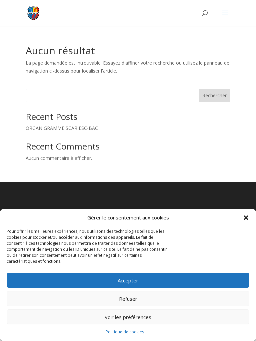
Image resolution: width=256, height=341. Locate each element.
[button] (246, 217)
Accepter (128, 280)
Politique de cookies (125, 332)
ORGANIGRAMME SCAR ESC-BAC (62, 128)
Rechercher (214, 95)
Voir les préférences (128, 317)
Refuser (128, 298)
